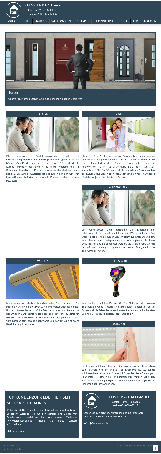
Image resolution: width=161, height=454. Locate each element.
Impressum (13, 445)
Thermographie (118, 261)
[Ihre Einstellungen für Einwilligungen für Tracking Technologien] (155, 448)
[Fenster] (42, 151)
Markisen (43, 261)
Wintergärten (118, 187)
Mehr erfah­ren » (15, 431)
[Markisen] (42, 298)
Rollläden (118, 324)
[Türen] (118, 151)
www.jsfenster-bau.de (20, 421)
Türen (13, 93)
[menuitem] (11, 21)
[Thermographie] (118, 298)
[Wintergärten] (118, 224)
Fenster (43, 114)
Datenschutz (13, 449)
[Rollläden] (118, 361)
